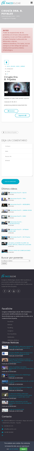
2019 (18, 16)
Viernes (22, 66)
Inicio (13, 16)
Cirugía (13, 66)
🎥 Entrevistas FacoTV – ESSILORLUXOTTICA (15, 222)
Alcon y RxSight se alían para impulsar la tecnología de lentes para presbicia (21, 347)
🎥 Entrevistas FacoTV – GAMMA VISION (20, 210)
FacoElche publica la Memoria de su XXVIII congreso (21, 381)
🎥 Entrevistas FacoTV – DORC (17, 216)
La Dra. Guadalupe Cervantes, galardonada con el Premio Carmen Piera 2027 (21, 368)
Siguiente (22, 115)
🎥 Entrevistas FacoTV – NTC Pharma (19, 237)
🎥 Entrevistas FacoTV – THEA (17, 198)
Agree (23, 449)
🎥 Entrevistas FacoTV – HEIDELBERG (19, 204)
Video (18, 66)
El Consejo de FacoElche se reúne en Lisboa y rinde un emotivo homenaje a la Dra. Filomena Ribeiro (21, 360)
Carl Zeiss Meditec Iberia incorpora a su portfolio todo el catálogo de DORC (20, 353)
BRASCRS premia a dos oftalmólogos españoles (20, 375)
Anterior (12, 111)
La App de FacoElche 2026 (16, 409)
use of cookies (13, 449)
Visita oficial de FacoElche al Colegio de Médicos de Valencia (20, 388)
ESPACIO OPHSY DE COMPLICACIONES (19, 250)
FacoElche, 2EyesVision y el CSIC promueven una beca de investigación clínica (20, 403)
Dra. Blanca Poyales (11, 132)
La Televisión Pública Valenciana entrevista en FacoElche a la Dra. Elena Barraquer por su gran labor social (20, 395)
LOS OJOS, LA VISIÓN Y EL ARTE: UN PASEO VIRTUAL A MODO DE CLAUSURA (19, 243)
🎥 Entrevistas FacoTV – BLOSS (17, 192)
